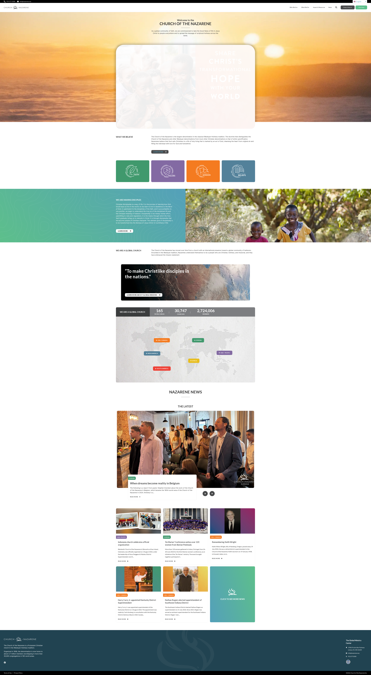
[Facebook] (5, 663)
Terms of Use (8, 673)
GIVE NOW (223, 107)
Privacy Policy (18, 673)
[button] (212, 493)
